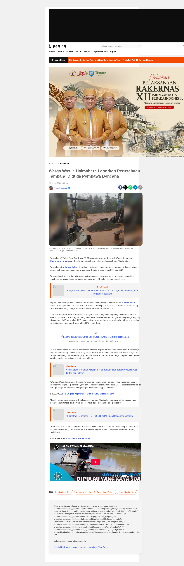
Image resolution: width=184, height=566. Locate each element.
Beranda (52, 163)
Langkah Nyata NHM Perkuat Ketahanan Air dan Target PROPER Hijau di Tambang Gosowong (102, 292)
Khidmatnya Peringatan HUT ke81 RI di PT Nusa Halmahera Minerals (99, 416)
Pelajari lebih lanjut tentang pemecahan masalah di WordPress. (81, 547)
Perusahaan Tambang (106, 492)
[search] (139, 46)
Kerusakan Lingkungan (85, 492)
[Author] (51, 188)
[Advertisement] (92, 19)
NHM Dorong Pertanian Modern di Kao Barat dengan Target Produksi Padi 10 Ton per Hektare (101, 371)
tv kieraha (70, 438)
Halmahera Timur (64, 492)
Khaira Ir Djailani (60, 188)
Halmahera (65, 163)
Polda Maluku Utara (127, 492)
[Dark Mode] (178, 46)
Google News (84, 438)
